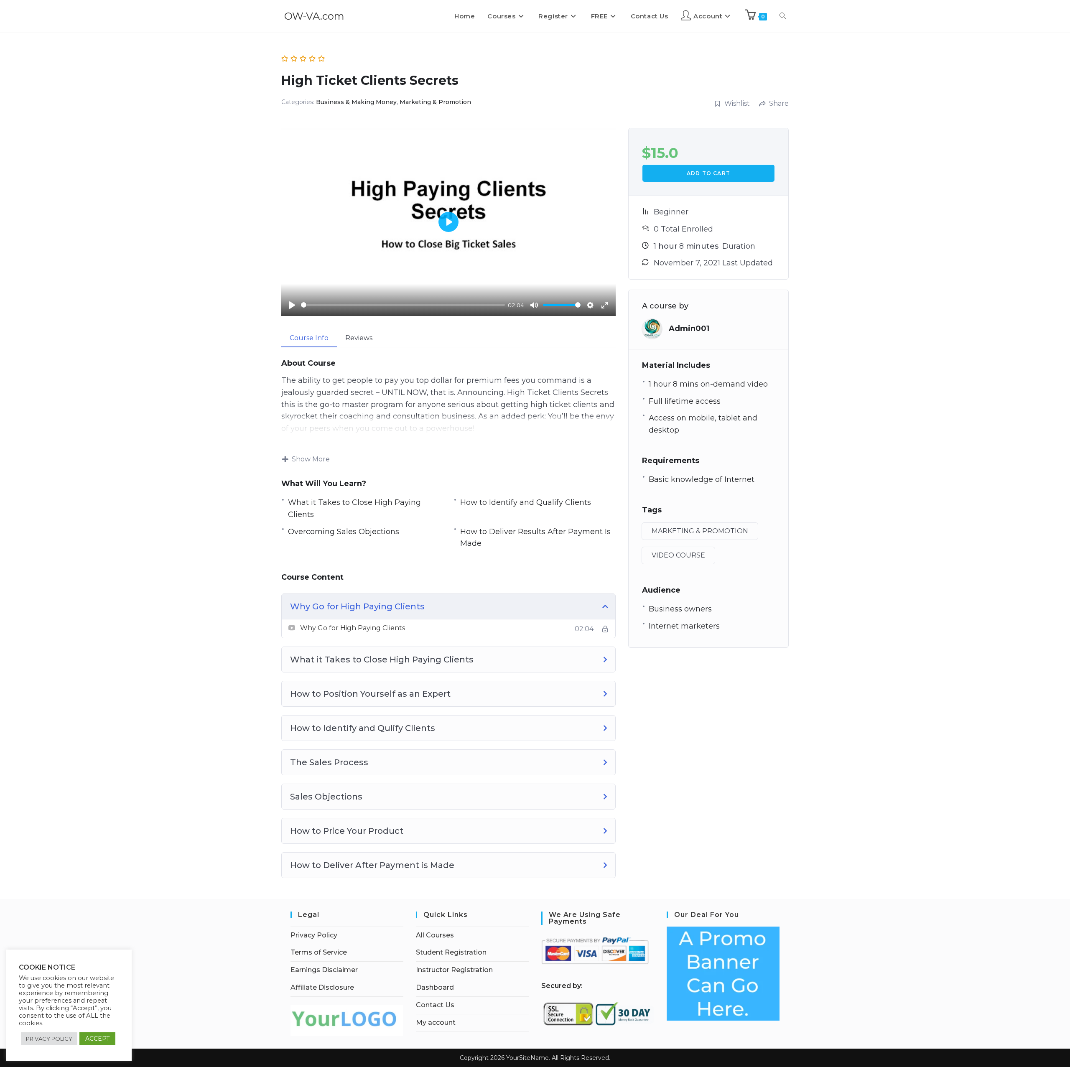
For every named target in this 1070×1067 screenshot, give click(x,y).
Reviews (358, 338)
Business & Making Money (356, 102)
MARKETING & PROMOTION (700, 531)
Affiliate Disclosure (322, 987)
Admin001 (689, 328)
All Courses (435, 935)
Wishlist (737, 103)
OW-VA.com (314, 16)
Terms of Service (318, 952)
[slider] (403, 305)
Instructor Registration (454, 970)
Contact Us (435, 1005)
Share (779, 103)
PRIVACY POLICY (49, 1038)
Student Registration (451, 952)
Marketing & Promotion (435, 102)
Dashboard (435, 987)
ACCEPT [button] (97, 1038)
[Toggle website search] (782, 16)
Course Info (309, 338)
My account (436, 1022)
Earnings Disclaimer (324, 970)
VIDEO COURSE (678, 555)
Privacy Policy (313, 935)
